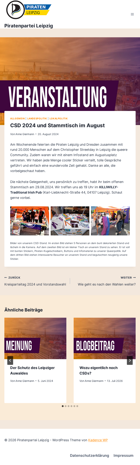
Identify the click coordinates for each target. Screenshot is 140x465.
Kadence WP (98, 440)
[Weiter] (130, 360)
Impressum (123, 455)
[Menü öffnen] (132, 14)
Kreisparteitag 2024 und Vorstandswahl (35, 281)
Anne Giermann (24, 134)
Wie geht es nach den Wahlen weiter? (107, 281)
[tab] (63, 406)
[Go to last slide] (10, 360)
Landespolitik (37, 118)
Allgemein (17, 118)
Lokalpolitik (59, 118)
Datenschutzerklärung (89, 455)
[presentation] (35, 338)
